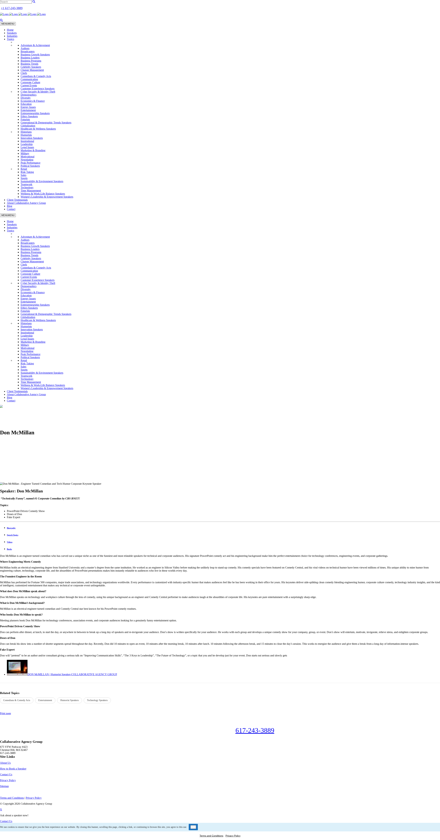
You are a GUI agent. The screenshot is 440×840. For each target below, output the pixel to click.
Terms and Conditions (211, 835)
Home (10, 29)
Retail (24, 168)
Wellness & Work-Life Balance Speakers (43, 193)
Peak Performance (30, 162)
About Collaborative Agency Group (26, 202)
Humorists (26, 134)
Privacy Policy (8, 780)
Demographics (28, 94)
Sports (24, 178)
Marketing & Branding (33, 150)
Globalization (28, 125)
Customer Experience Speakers (37, 88)
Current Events (29, 85)
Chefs (24, 73)
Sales (23, 175)
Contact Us (6, 774)
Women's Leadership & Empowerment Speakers (47, 196)
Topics (10, 39)
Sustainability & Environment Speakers (42, 181)
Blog (9, 206)
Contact (11, 209)
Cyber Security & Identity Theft (38, 91)
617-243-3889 (254, 730)
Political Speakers (30, 165)
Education (26, 104)
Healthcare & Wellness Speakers (38, 128)
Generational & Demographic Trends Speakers (46, 122)
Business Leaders (30, 57)
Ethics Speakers (29, 116)
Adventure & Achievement (35, 45)
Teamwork (26, 184)
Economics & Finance (33, 100)
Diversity (26, 97)
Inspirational (27, 141)
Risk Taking (27, 172)
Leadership (27, 144)
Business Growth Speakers (35, 54)
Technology (27, 187)
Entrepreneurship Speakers (35, 113)
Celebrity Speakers (31, 66)
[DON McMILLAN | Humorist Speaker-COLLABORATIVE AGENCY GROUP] (17, 674)
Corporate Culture (30, 82)
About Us (5, 762)
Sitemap (4, 786)
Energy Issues (28, 107)
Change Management (32, 70)
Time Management (31, 190)
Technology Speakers (97, 700)
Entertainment (28, 110)
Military (25, 153)
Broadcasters (28, 51)
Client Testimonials (17, 199)
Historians (26, 131)
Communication (29, 79)
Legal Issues (27, 147)
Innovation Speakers (32, 138)
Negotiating (27, 159)
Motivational (27, 156)
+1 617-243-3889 (12, 8)
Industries (12, 36)
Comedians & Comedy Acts (36, 76)
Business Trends (29, 63)
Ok (193, 827)
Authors (25, 48)
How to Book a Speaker (13, 768)
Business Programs (31, 60)
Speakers (12, 32)
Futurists (25, 119)
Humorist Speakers (69, 700)
